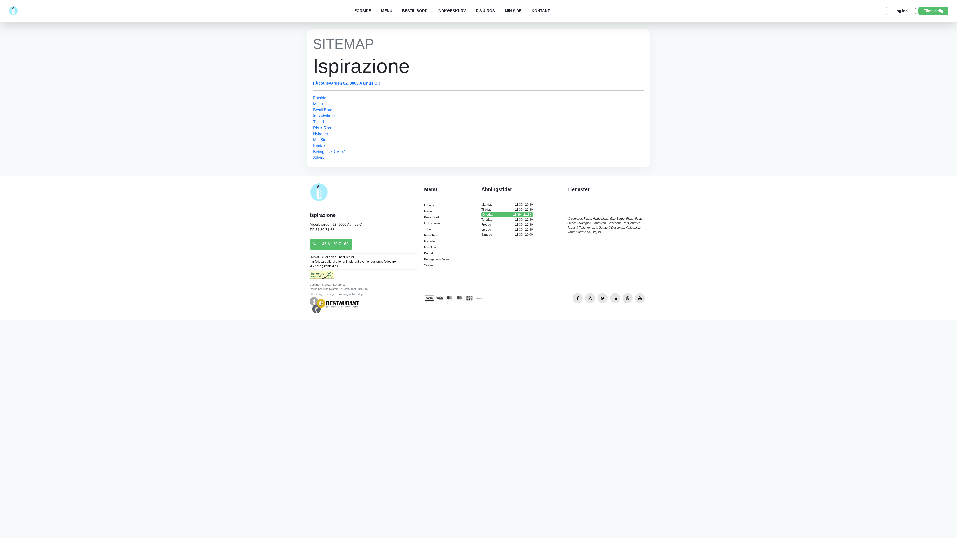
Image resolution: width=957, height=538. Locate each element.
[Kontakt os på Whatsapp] (628, 298)
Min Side (513, 11)
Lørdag (507, 229)
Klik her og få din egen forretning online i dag (336, 294)
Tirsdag (507, 209)
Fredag (507, 224)
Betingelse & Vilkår (330, 152)
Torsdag (507, 219)
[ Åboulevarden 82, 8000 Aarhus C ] (346, 83)
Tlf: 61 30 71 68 (322, 230)
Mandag (507, 204)
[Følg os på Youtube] (640, 298)
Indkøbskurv (452, 11)
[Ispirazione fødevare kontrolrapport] (322, 276)
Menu (386, 11)
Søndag (507, 234)
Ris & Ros (485, 11)
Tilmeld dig (933, 11)
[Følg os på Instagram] (590, 298)
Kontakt (541, 11)
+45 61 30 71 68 (334, 244)
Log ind (901, 11)
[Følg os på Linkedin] (615, 298)
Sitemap (320, 158)
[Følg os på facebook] (578, 298)
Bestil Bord (415, 11)
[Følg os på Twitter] (603, 298)
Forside (362, 11)
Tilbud (318, 122)
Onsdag (506, 214)
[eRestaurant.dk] (334, 305)
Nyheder (320, 134)
